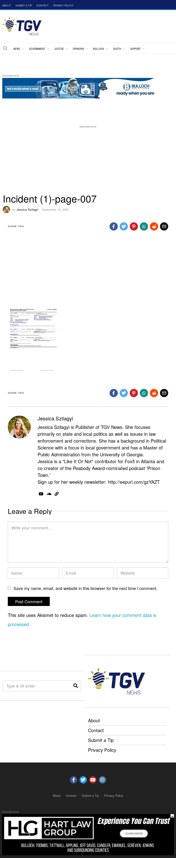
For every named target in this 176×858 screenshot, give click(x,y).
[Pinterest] (134, 226)
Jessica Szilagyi (27, 209)
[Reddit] (154, 226)
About (94, 720)
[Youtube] (92, 780)
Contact (96, 730)
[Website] (56, 494)
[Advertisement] (88, 161)
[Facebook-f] (73, 780)
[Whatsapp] (144, 226)
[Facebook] (114, 226)
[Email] (164, 226)
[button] (5, 48)
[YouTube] (41, 494)
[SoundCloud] (49, 494)
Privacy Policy (102, 749)
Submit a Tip (101, 740)
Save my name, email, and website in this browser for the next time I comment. (85, 588)
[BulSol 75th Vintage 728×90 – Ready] (85, 87)
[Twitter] (124, 226)
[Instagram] (102, 780)
